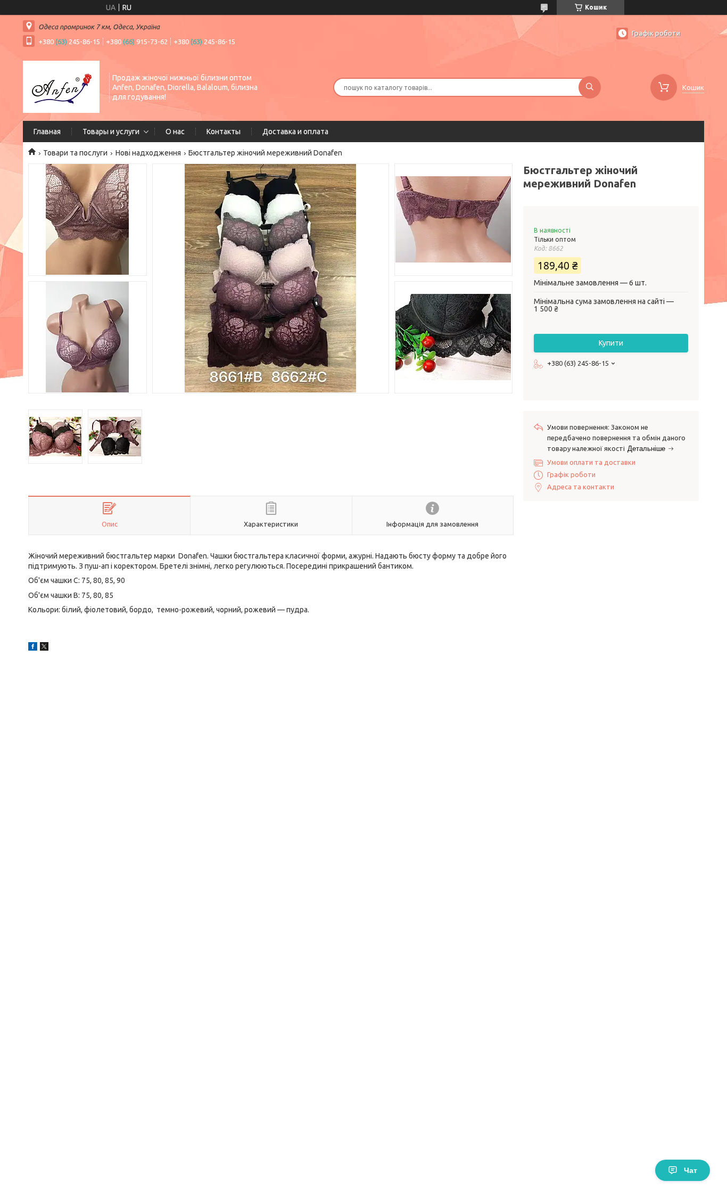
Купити (611, 343)
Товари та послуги (75, 153)
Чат (690, 1170)
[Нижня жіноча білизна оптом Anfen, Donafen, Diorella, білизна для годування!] (61, 86)
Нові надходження (148, 153)
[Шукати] (590, 87)
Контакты (223, 131)
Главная (47, 131)
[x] (44, 648)
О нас (175, 131)
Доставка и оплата (295, 131)
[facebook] (32, 648)
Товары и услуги (110, 131)
